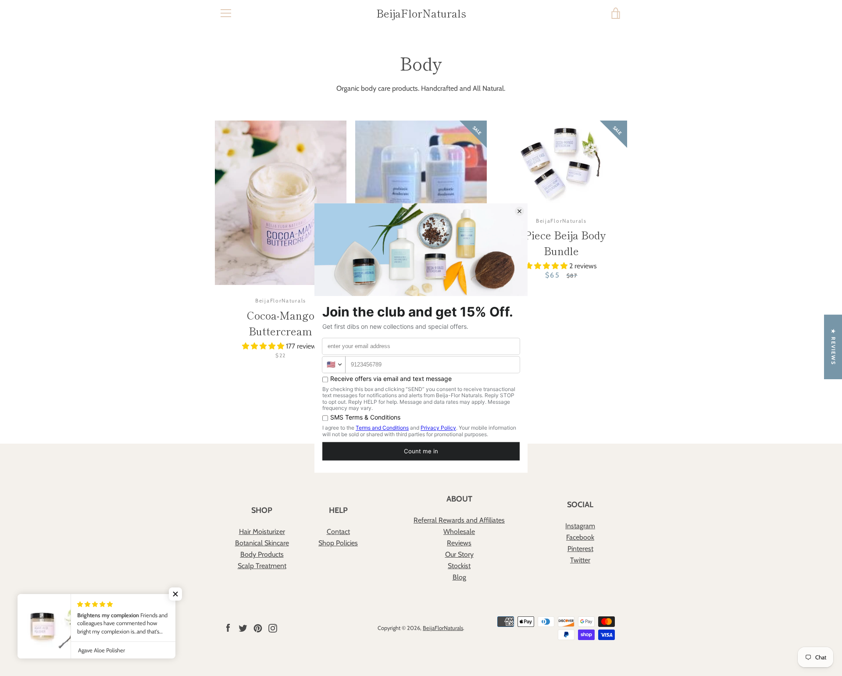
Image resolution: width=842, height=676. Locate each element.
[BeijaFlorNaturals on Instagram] (272, 627)
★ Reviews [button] (833, 347)
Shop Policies (338, 543)
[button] (264, 346)
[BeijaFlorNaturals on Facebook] (228, 627)
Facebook (580, 537)
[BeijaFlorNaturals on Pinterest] (257, 627)
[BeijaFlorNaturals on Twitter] (243, 627)
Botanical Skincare (262, 543)
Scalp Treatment (262, 566)
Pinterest (580, 548)
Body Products (262, 554)
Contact (338, 531)
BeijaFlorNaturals (421, 13)
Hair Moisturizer (262, 531)
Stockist (459, 566)
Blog (459, 577)
